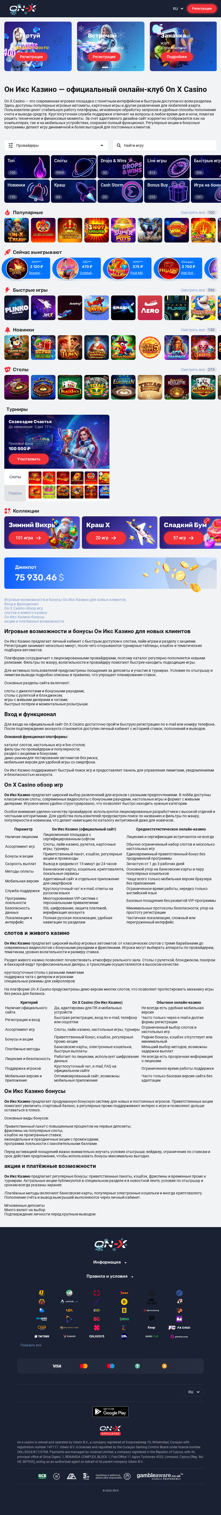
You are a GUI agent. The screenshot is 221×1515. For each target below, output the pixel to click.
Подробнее (177, 57)
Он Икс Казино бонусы (24, 617)
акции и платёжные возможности (34, 621)
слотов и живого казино (25, 612)
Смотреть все (198, 212)
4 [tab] (114, 67)
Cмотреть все (198, 290)
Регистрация (202, 9)
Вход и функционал (21, 604)
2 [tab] (109, 67)
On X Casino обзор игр (23, 608)
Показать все (30, 1345)
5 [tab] (116, 67)
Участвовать (28, 459)
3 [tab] (112, 67)
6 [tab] (118, 67)
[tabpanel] (38, 46)
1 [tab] (105, 67)
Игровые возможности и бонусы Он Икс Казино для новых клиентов (65, 599)
